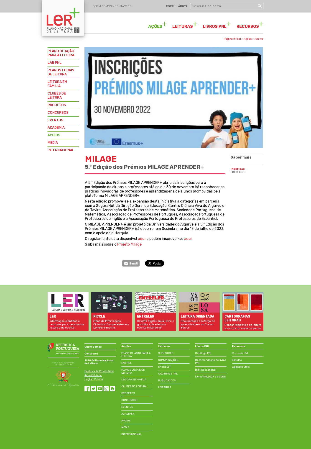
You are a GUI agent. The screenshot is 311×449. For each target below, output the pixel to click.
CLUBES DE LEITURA (57, 95)
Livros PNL (202, 346)
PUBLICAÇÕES (167, 380)
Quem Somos (93, 346)
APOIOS (54, 135)
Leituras (164, 346)
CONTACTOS (123, 6)
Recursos (238, 346)
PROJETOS (57, 105)
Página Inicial (232, 38)
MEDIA (53, 143)
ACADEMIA (56, 128)
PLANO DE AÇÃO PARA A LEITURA (61, 53)
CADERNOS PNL (168, 373)
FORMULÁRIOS (176, 6)
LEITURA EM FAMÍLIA (57, 84)
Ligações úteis (241, 366)
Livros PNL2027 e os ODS (210, 376)
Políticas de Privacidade (99, 371)
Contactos (91, 353)
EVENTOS (55, 120)
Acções (126, 346)
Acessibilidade (93, 375)
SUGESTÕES (165, 353)
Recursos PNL (240, 353)
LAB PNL (54, 63)
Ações (248, 38)
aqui (141, 238)
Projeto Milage (129, 244)
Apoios (259, 38)
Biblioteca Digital (205, 369)
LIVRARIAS (164, 387)
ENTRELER (164, 366)
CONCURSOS (58, 112)
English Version (93, 379)
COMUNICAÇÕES (168, 360)
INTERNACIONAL (61, 150)
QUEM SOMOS (103, 6)
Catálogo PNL (203, 353)
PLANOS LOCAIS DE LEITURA (61, 72)
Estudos (237, 360)
